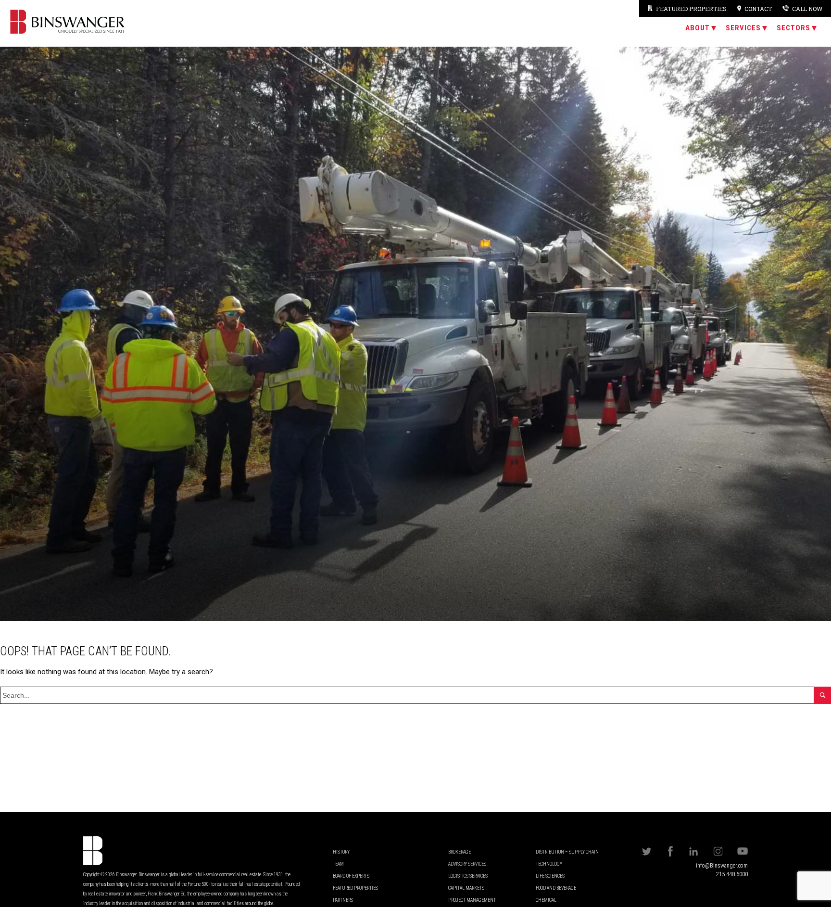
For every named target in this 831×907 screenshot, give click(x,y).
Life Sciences (550, 876)
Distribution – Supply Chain (567, 852)
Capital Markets (466, 888)
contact (758, 9)
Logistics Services (468, 876)
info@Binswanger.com (722, 865)
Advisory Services (467, 864)
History (341, 852)
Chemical (546, 900)
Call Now (807, 9)
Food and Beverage (556, 888)
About (697, 28)
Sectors (793, 28)
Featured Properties (691, 9)
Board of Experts (351, 876)
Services (743, 28)
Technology (549, 864)
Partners (343, 900)
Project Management (472, 900)
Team (338, 864)
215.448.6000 (732, 874)
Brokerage (459, 852)
